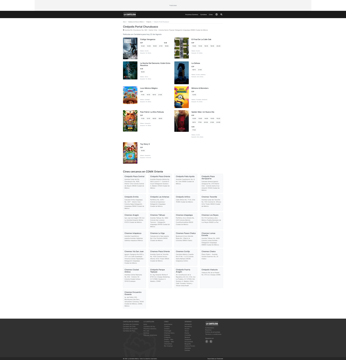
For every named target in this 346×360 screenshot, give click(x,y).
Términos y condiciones (213, 334)
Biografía (188, 344)
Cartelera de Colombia (131, 324)
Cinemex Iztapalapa (184, 215)
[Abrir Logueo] (217, 14)
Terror (187, 331)
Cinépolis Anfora (183, 197)
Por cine (146, 331)
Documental (189, 342)
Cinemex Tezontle (209, 197)
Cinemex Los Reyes (210, 215)
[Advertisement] (173, 5)
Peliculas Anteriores (150, 335)
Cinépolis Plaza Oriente (160, 176)
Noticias (146, 333)
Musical (187, 337)
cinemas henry (169, 333)
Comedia (188, 335)
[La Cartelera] (130, 14)
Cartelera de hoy (149, 326)
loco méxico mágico (149, 88)
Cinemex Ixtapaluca (133, 233)
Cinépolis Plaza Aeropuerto (208, 177)
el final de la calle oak (201, 39)
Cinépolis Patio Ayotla (185, 176)
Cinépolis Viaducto (210, 270)
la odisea (195, 63)
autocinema (168, 324)
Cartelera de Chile (129, 326)
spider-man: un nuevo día (202, 112)
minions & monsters (200, 88)
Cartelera (203, 14)
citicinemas (168, 344)
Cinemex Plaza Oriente (160, 251)
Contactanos (209, 328)
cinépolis (167, 337)
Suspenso (188, 339)
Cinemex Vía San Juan (134, 251)
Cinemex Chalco (209, 251)
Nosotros (208, 330)
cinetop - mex (169, 342)
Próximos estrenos (150, 329)
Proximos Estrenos (191, 14)
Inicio (145, 324)
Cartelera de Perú (129, 331)
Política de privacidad (212, 332)
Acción (187, 329)
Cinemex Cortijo (183, 251)
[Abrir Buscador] (221, 14)
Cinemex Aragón (132, 215)
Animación (188, 324)
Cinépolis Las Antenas (159, 197)
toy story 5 (145, 144)
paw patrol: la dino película (152, 112)
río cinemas (168, 346)
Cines (211, 14)
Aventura (188, 348)
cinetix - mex (168, 339)
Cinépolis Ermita (131, 197)
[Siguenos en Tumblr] (210, 341)
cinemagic (167, 331)
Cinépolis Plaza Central (134, 176)
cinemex (167, 335)
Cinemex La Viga (157, 233)
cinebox (167, 326)
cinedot (166, 329)
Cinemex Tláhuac (157, 215)
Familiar (187, 350)
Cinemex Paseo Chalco (186, 233)
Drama (187, 333)
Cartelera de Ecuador (130, 329)
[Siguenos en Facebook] (206, 341)
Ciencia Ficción (190, 346)
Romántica (188, 326)
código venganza (147, 39)
